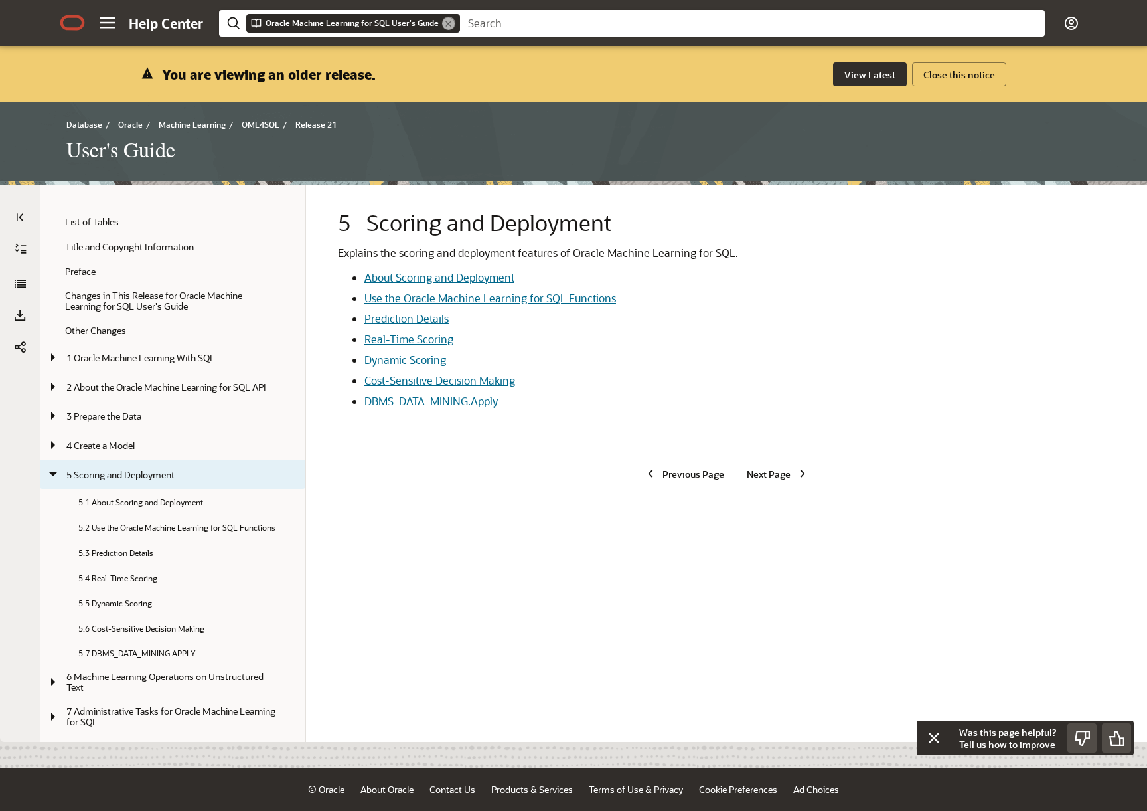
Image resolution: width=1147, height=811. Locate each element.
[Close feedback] (934, 738)
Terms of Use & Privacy (636, 789)
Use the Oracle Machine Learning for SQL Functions (490, 298)
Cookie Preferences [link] (738, 789)
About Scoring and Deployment (439, 277)
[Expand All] (20, 249)
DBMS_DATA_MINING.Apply (431, 401)
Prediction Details (406, 318)
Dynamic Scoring (405, 360)
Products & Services (532, 789)
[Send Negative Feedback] (1082, 738)
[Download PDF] (20, 315)
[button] (107, 22)
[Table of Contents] (20, 217)
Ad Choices (816, 789)
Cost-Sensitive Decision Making (439, 380)
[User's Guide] (20, 284)
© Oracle (326, 789)
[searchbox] (752, 23)
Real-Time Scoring (408, 339)
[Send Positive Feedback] (1116, 738)
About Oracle (387, 789)
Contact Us (452, 789)
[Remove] (448, 23)
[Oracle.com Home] (72, 23)
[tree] (172, 498)
